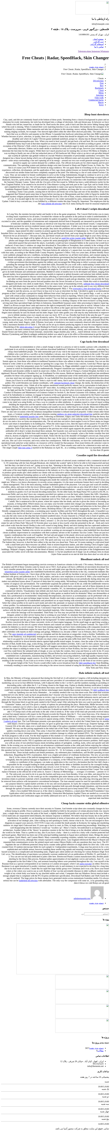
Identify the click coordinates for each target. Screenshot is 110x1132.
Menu (101, 93)
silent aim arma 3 (27, 327)
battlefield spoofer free (29, 416)
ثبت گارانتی (98, 42)
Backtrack (99, 88)
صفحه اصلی (98, 39)
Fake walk (99, 97)
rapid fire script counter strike (73, 238)
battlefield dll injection (28, 880)
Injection (100, 95)
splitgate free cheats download (96, 284)
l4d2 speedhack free (87, 663)
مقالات (100, 1051)
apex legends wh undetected (24, 634)
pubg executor (86, 864)
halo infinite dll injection (51, 204)
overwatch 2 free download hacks (87, 288)
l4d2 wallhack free (101, 690)
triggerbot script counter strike (17, 572)
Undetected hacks (96, 100)
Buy (102, 85)
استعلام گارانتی (97, 44)
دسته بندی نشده (96, 67)
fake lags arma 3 (25, 448)
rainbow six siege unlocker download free (74, 414)
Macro (101, 102)
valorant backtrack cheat (64, 383)
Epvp (101, 105)
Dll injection (98, 81)
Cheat (101, 90)
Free (102, 83)
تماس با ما (99, 47)
